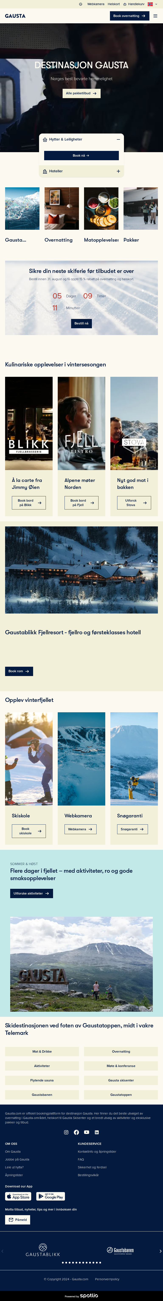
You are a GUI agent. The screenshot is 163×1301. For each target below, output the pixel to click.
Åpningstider (14, 1175)
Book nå (79, 155)
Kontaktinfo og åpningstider (97, 1152)
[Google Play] (50, 1196)
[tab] (81, 139)
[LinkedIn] (96, 1132)
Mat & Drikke (42, 1051)
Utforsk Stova (136, 502)
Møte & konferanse (121, 1066)
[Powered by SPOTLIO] (81, 1296)
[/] (15, 16)
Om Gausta (13, 1152)
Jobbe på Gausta (17, 1159)
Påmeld (17, 1220)
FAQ (81, 1159)
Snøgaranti (132, 829)
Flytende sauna (42, 1080)
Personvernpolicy (107, 1279)
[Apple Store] (18, 1196)
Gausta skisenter (121, 1080)
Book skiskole (30, 831)
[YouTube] (86, 1132)
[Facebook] (76, 1132)
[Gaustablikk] (43, 1249)
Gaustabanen (42, 1095)
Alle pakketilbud (81, 93)
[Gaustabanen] (120, 1250)
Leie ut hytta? (14, 1167)
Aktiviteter (42, 1066)
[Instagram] (66, 1132)
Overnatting (121, 1051)
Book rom (19, 671)
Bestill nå (81, 323)
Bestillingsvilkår (88, 1175)
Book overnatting (129, 16)
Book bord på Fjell (82, 502)
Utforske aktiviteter (32, 893)
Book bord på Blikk (30, 502)
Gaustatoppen (121, 1095)
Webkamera (80, 829)
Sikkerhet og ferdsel (92, 1167)
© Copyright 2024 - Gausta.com (66, 1279)
